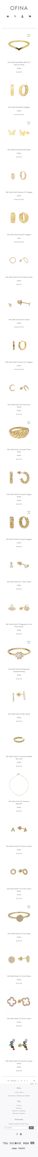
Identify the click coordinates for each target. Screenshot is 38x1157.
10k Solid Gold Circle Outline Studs (19, 277)
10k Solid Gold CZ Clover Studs (19, 1018)
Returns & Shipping (19, 1111)
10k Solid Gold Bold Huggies (19, 107)
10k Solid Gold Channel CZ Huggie (19, 192)
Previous (13, 1080)
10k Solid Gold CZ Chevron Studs (19, 846)
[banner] (19, 7)
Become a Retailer (19, 1113)
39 (34, 1080)
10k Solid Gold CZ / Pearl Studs (19, 582)
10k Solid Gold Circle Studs (19, 319)
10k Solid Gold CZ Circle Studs (19, 976)
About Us (19, 1108)
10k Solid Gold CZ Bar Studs (19, 714)
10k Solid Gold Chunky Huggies (19, 234)
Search (19, 1105)
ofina (19, 238)
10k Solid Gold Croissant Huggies (19, 539)
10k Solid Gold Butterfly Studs (19, 150)
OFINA (19, 68)
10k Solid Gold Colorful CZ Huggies (19, 362)
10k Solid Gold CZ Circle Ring (19, 933)
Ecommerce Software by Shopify (19, 1096)
